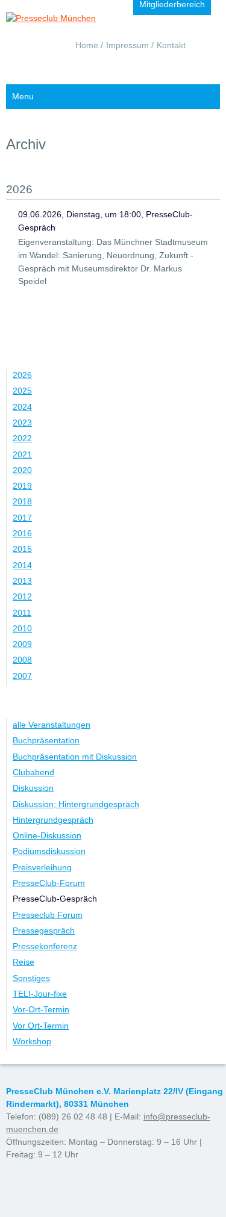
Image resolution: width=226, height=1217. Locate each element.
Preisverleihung (42, 867)
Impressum (127, 45)
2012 (22, 596)
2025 (22, 390)
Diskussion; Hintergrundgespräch (76, 804)
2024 (22, 407)
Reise (23, 962)
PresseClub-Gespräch (55, 898)
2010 (22, 628)
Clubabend (33, 772)
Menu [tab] (23, 96)
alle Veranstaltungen (51, 724)
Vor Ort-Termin (41, 1025)
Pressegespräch (44, 930)
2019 (22, 486)
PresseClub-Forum (49, 883)
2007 (22, 676)
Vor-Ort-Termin (41, 1009)
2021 (22, 454)
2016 (22, 533)
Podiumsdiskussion (49, 851)
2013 (22, 581)
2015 (22, 549)
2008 (22, 659)
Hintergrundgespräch (53, 820)
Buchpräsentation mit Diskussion (75, 756)
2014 (22, 565)
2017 (22, 517)
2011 (22, 613)
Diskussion (33, 788)
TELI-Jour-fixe (40, 994)
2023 (22, 422)
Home (86, 45)
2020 (22, 470)
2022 (22, 438)
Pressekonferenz (45, 946)
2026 (22, 375)
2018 (22, 501)
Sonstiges (31, 978)
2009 (22, 644)
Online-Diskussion (47, 835)
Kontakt (171, 45)
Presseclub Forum (48, 915)
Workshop (32, 1041)
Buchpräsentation (46, 740)
